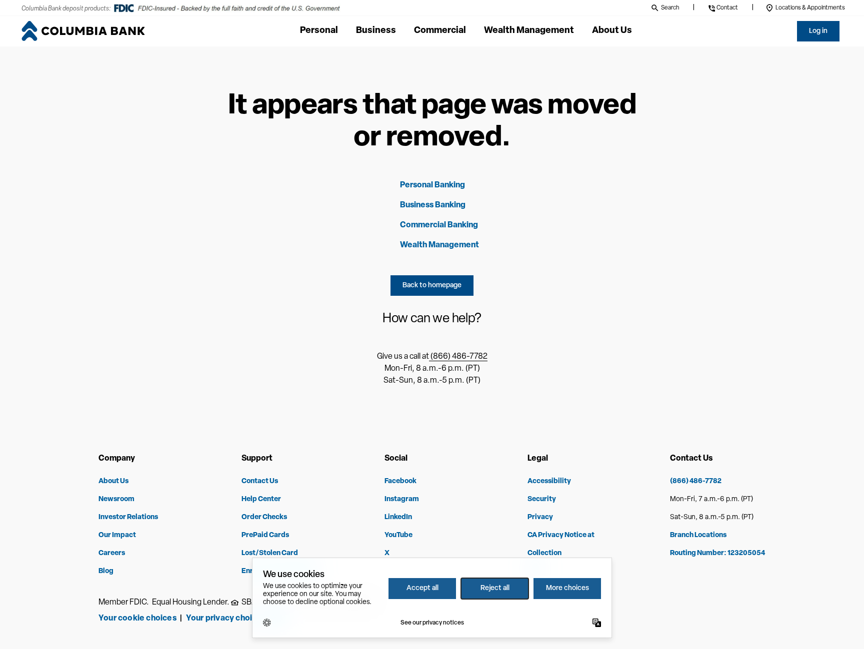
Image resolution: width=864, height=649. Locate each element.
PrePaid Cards (265, 535)
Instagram (401, 499)
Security (542, 499)
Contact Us (260, 481)
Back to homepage (432, 285)
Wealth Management (439, 245)
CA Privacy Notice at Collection (561, 544)
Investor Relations (128, 517)
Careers (111, 553)
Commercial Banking (439, 225)
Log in (818, 31)
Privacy (540, 517)
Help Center (261, 499)
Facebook (400, 481)
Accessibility (549, 481)
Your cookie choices (137, 619)
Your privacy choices (227, 619)
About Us (113, 481)
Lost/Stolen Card (270, 553)
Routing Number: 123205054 (717, 553)
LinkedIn (398, 517)
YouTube (398, 535)
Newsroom (116, 499)
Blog (106, 571)
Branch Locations (698, 535)
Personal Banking (432, 185)
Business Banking (433, 205)
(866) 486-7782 (458, 357)
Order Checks (264, 517)
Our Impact (117, 535)
